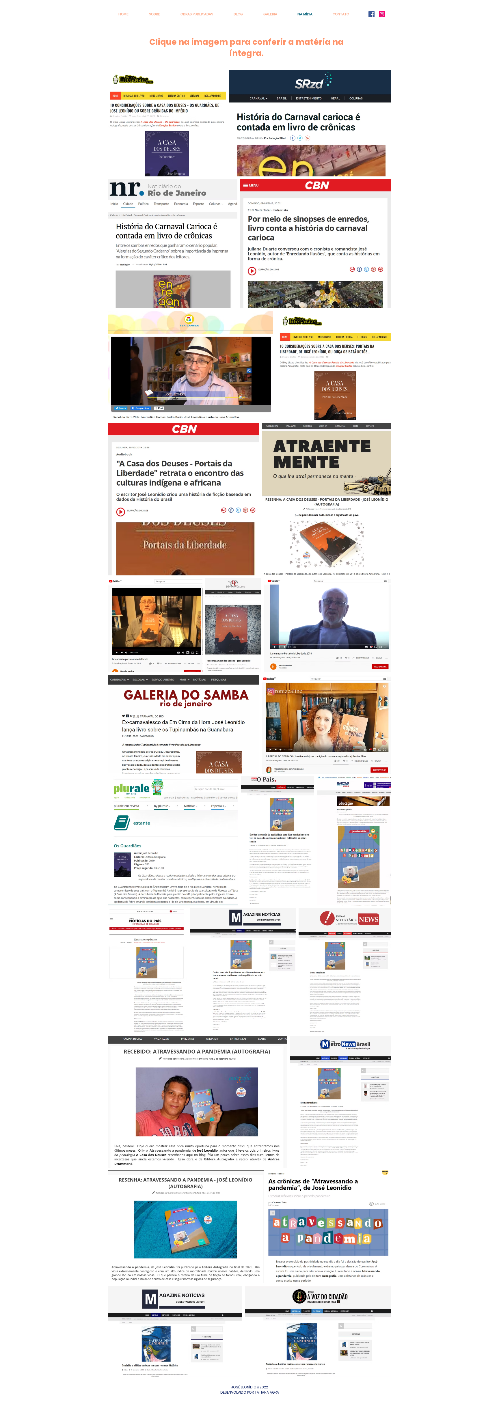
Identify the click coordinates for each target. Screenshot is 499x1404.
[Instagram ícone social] (382, 14)
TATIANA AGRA (267, 1392)
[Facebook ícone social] (371, 14)
